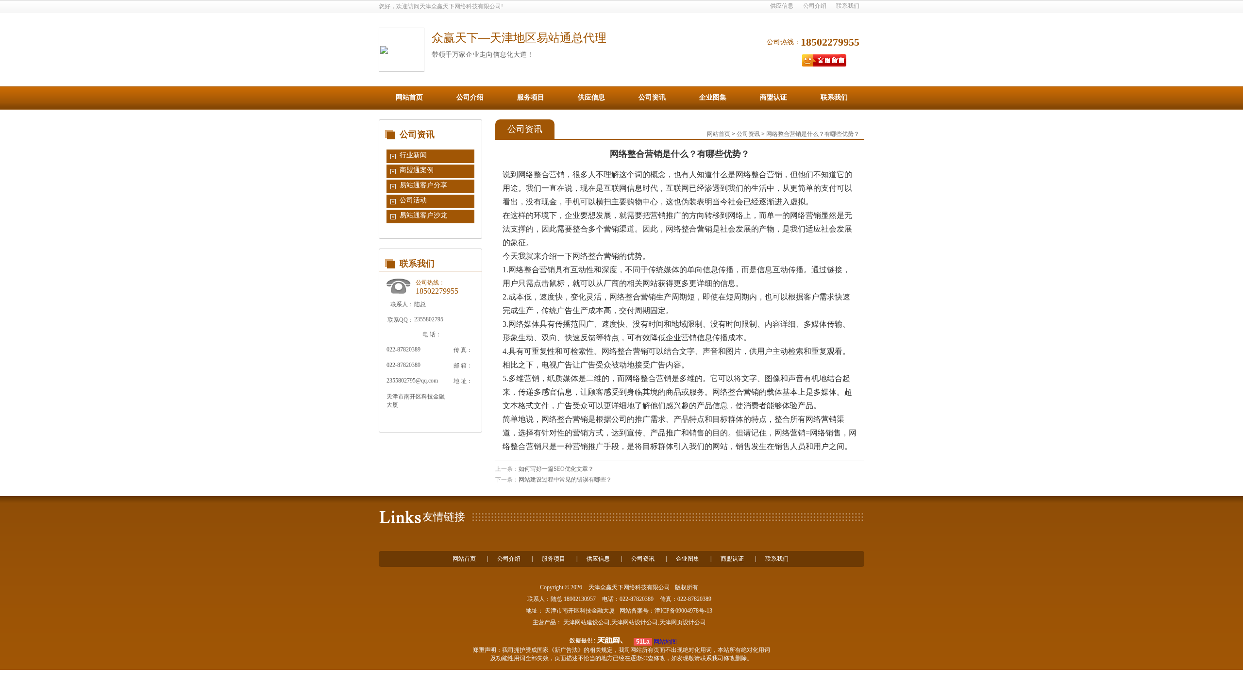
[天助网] (599, 640)
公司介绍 (814, 5)
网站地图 (665, 641)
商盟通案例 (417, 170)
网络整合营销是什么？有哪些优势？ (812, 134)
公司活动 (413, 200)
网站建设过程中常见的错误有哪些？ (565, 479)
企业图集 (712, 97)
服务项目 (530, 97)
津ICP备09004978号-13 (683, 610)
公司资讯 (652, 97)
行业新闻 (413, 155)
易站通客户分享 (423, 185)
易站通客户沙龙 (423, 215)
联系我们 (847, 5)
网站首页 (409, 97)
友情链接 (443, 517)
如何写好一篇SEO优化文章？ (556, 469)
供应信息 (781, 5)
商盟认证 (773, 97)
